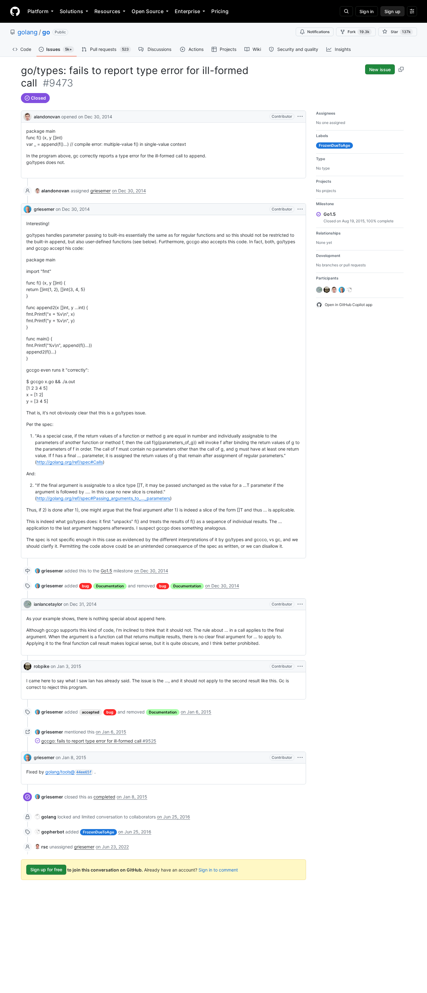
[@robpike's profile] (27, 666)
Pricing (220, 11)
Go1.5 (106, 570)
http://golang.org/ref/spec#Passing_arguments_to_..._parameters (103, 498)
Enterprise (187, 11)
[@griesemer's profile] (27, 209)
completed (104, 796)
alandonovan (47, 116)
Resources (107, 11)
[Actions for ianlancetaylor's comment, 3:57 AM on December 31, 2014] (300, 604)
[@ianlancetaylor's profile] (27, 604)
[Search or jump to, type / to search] (346, 11)
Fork (358, 31)
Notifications (318, 31)
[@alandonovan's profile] (27, 116)
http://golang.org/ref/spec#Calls (70, 462)
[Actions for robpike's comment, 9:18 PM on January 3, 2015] (300, 666)
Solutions (71, 11)
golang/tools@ (68, 771)
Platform (38, 11)
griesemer (100, 190)
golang (28, 32)
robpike (41, 666)
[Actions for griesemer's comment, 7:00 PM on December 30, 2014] (300, 209)
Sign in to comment (218, 869)
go (46, 32)
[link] (52, 190)
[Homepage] (15, 11)
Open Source (147, 11)
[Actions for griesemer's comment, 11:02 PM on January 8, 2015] (300, 757)
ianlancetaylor (48, 604)
